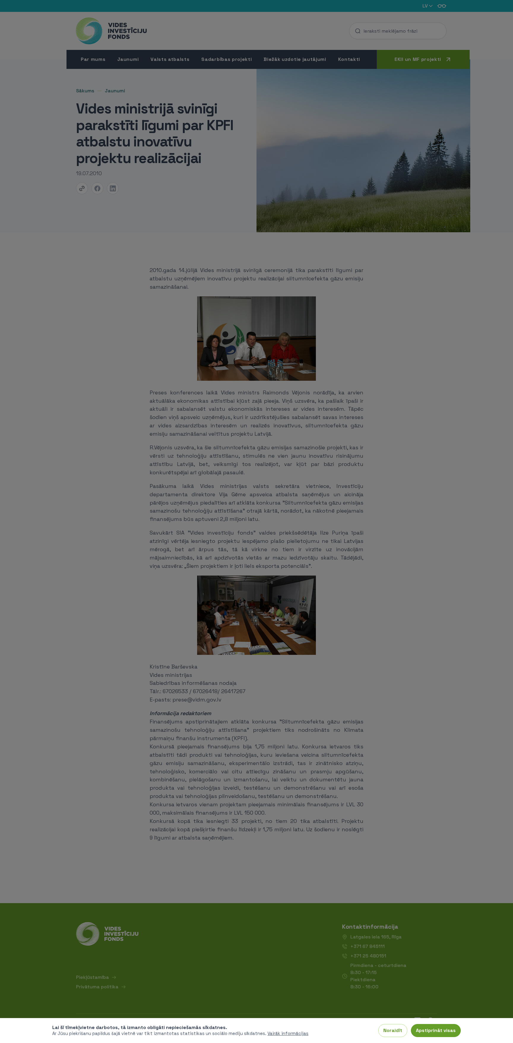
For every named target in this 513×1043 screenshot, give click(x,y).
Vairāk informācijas (287, 1033)
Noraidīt (392, 1030)
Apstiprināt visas (436, 1030)
